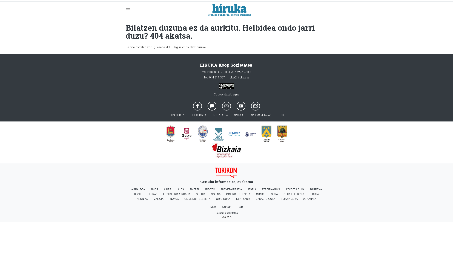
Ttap (240, 206)
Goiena (215, 194)
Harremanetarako (261, 115)
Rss (281, 115)
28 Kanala (309, 198)
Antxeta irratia (231, 189)
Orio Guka (223, 198)
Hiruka (314, 194)
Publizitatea (220, 115)
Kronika (142, 198)
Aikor (154, 189)
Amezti (194, 189)
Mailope (158, 198)
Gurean (226, 206)
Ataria (252, 189)
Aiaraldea (138, 189)
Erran (153, 194)
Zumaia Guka (289, 198)
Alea (181, 189)
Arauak (238, 115)
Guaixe (260, 194)
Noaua (174, 198)
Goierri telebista (238, 194)
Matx (213, 206)
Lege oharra (198, 115)
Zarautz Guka (265, 198)
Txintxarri (243, 198)
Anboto (210, 189)
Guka (274, 194)
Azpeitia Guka (271, 189)
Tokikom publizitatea (226, 212)
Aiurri (168, 189)
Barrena (316, 189)
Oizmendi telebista (197, 198)
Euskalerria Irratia (176, 194)
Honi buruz (177, 115)
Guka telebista (293, 194)
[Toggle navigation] (128, 10)
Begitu (138, 194)
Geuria (200, 194)
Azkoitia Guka (295, 189)
